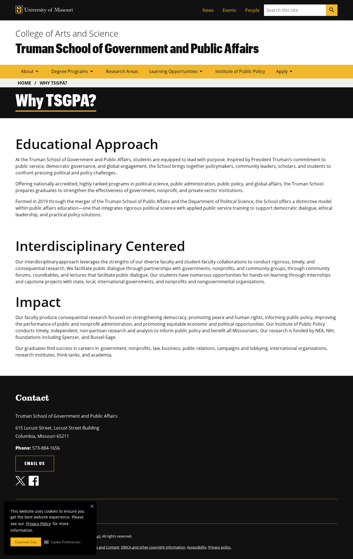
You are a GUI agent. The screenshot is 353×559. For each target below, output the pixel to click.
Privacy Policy (38, 523)
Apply (285, 71)
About (30, 71)
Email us (35, 463)
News (208, 10)
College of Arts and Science (66, 33)
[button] (62, 542)
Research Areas (122, 71)
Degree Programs (73, 71)
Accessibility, (197, 547)
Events (229, 10)
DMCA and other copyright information (153, 547)
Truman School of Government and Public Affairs (137, 48)
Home (24, 83)
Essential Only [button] (25, 542)
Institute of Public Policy (240, 71)
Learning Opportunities (176, 71)
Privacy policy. (219, 547)
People (252, 10)
